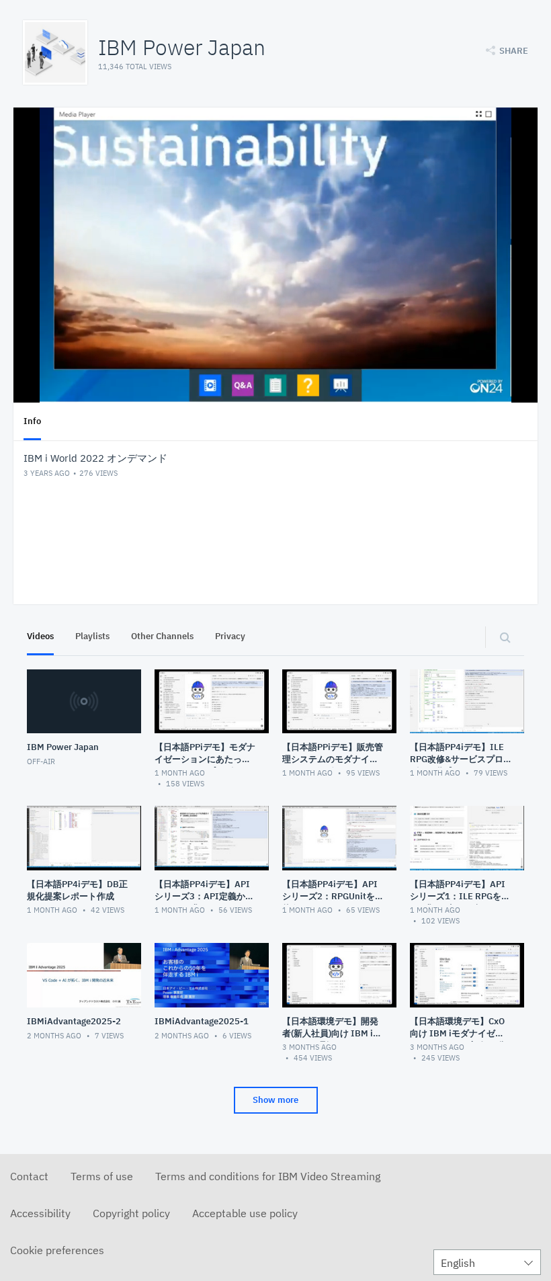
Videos (40, 636)
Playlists (92, 636)
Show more (275, 1100)
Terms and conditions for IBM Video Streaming (267, 1176)
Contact (29, 1176)
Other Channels (162, 636)
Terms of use (102, 1176)
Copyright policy (131, 1213)
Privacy (230, 636)
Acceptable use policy (245, 1213)
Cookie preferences (57, 1250)
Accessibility (40, 1213)
